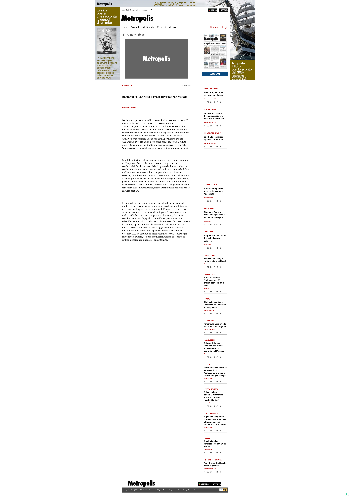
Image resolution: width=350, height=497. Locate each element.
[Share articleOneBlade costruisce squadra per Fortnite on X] (208, 146)
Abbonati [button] (215, 74)
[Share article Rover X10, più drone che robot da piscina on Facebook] (205, 102)
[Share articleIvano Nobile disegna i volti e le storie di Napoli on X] (208, 267)
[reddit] (143, 35)
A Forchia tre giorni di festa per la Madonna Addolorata (214, 191)
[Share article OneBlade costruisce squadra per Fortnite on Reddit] (221, 146)
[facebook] (124, 35)
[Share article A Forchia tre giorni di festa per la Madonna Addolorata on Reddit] (221, 201)
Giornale (135, 27)
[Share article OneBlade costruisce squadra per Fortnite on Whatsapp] (217, 146)
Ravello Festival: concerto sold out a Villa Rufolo (215, 444)
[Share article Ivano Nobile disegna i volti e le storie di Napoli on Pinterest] (214, 267)
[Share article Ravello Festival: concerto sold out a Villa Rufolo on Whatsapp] (217, 452)
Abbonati (214, 27)
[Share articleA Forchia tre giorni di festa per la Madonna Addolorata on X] (208, 201)
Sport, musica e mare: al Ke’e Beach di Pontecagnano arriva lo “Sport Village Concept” (215, 372)
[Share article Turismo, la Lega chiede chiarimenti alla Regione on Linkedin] (211, 333)
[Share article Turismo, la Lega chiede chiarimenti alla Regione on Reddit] (221, 333)
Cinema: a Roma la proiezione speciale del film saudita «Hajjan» (214, 215)
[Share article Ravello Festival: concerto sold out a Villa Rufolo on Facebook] (205, 452)
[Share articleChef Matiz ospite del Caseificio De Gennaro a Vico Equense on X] (208, 313)
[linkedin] (131, 35)
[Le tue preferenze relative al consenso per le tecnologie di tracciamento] (347, 494)
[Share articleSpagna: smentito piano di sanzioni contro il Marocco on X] (208, 248)
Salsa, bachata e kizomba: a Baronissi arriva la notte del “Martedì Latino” (213, 396)
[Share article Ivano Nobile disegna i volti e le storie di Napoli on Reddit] (221, 267)
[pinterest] (135, 35)
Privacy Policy (182, 490)
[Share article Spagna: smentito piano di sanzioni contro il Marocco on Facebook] (205, 248)
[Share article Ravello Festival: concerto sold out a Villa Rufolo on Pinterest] (214, 452)
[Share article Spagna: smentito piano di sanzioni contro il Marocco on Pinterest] (214, 248)
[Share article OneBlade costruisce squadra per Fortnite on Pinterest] (214, 146)
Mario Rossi (207, 221)
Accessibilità (192, 490)
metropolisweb (208, 197)
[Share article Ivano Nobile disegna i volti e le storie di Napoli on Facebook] (205, 267)
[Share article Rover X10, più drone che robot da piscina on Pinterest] (214, 102)
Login (225, 27)
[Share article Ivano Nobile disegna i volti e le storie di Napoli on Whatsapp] (217, 267)
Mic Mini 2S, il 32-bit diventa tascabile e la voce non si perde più (214, 116)
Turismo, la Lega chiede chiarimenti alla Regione (215, 325)
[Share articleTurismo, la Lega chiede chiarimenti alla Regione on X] (208, 333)
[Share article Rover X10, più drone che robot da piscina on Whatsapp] (217, 102)
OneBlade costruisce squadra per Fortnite (213, 138)
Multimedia (148, 27)
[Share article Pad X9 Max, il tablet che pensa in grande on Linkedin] (211, 472)
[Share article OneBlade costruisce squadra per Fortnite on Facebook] (205, 146)
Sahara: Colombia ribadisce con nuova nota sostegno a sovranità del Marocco (214, 347)
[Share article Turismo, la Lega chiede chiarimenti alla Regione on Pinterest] (214, 333)
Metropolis (124, 10)
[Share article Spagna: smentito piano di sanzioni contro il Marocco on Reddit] (221, 248)
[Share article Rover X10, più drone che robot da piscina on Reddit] (221, 102)
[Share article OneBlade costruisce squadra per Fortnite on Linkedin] (211, 146)
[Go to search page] (151, 9)
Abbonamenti (143, 10)
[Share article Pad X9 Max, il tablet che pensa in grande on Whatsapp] (217, 472)
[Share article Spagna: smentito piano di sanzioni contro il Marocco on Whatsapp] (217, 248)
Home (125, 27)
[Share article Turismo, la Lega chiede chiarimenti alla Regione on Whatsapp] (217, 333)
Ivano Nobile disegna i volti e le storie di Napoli (215, 259)
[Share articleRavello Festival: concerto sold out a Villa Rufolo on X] (208, 452)
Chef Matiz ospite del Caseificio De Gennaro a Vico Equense (215, 304)
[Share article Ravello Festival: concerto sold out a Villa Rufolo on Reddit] (221, 452)
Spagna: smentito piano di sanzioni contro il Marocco (215, 238)
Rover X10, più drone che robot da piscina (213, 93)
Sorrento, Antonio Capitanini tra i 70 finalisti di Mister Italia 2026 (214, 281)
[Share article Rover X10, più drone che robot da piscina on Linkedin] (211, 102)
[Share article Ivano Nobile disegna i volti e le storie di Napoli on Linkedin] (211, 267)
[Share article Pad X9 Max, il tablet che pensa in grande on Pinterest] (214, 472)
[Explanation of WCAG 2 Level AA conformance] (223, 491)
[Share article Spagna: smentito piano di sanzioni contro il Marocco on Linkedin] (211, 248)
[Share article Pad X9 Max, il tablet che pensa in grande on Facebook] (205, 472)
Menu (172, 27)
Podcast (161, 27)
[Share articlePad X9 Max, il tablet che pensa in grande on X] (208, 472)
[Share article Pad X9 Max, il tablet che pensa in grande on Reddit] (221, 472)
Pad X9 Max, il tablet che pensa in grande (215, 464)
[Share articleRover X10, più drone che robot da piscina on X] (208, 102)
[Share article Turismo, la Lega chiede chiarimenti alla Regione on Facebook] (205, 333)
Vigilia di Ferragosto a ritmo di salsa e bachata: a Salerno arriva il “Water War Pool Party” (215, 421)
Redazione (133, 10)
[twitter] (127, 35)
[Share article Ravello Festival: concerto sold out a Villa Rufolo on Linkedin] (211, 452)
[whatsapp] (139, 35)
